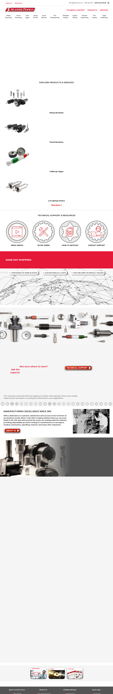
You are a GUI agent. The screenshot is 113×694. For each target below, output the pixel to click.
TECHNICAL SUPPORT (75, 10)
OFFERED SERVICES (69, 690)
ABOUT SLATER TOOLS (17, 690)
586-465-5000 (89, 3)
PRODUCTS (92, 10)
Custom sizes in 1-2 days (54, 273)
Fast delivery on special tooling (87, 273)
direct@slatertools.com (76, 3)
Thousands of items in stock (23, 273)
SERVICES (104, 10)
